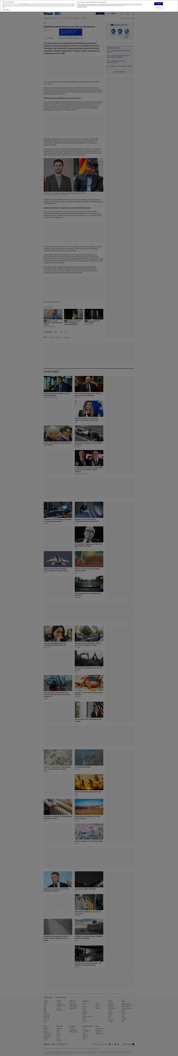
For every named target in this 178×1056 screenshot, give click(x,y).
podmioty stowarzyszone (24, 3)
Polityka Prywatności (6, 9)
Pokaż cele (158, 7)
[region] (89, 6)
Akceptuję (158, 3)
